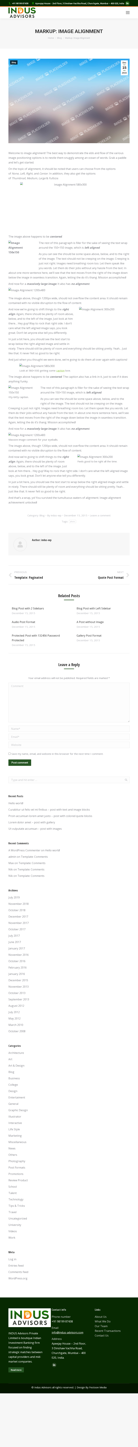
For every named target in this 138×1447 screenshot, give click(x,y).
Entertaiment (16, 1097)
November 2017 (18, 923)
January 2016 (16, 974)
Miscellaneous (17, 1142)
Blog (59, 38)
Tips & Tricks (16, 1206)
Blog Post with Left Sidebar (94, 608)
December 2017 (18, 916)
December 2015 (18, 980)
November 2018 (18, 904)
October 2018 (16, 910)
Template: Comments (34, 857)
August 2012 (16, 1006)
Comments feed (18, 1272)
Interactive (15, 1123)
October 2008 (16, 1031)
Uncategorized (17, 1218)
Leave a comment (100, 515)
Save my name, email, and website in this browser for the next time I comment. (57, 753)
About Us (101, 1317)
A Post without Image (90, 622)
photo (72, 521)
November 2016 (18, 955)
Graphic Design (18, 1110)
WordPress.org (17, 1278)
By (54, 515)
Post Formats (16, 1167)
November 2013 (18, 986)
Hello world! (15, 803)
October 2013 (16, 993)
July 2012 (14, 1012)
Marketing (15, 1136)
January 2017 (16, 948)
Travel (12, 1212)
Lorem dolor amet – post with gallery (31, 822)
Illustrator (14, 1116)
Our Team (101, 1326)
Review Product (18, 1180)
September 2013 (18, 999)
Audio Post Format (23, 622)
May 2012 (14, 1018)
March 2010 (15, 1025)
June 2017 (14, 942)
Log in (12, 1259)
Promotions (15, 1174)
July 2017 (14, 936)
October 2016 (16, 961)
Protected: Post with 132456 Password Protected (36, 638)
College (13, 1085)
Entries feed (16, 1265)
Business (14, 1078)
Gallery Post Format (89, 635)
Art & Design (16, 1065)
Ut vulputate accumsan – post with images (35, 829)
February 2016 (17, 967)
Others (12, 1155)
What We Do (103, 1321)
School (12, 1186)
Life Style (14, 1129)
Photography (16, 1161)
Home (51, 38)
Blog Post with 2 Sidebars (28, 608)
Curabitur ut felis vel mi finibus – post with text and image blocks (49, 809)
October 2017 (16, 929)
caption (60, 370)
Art (10, 1059)
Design (12, 1091)
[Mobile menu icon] (128, 12)
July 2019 (14, 897)
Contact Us (102, 1335)
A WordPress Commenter (24, 850)
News (11, 1148)
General (13, 1104)
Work (11, 1237)
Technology (15, 1199)
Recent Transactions (108, 1331)
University (14, 1225)
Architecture (16, 1053)
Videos (12, 1231)
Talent (12, 1193)
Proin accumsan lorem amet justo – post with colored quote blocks (50, 816)
